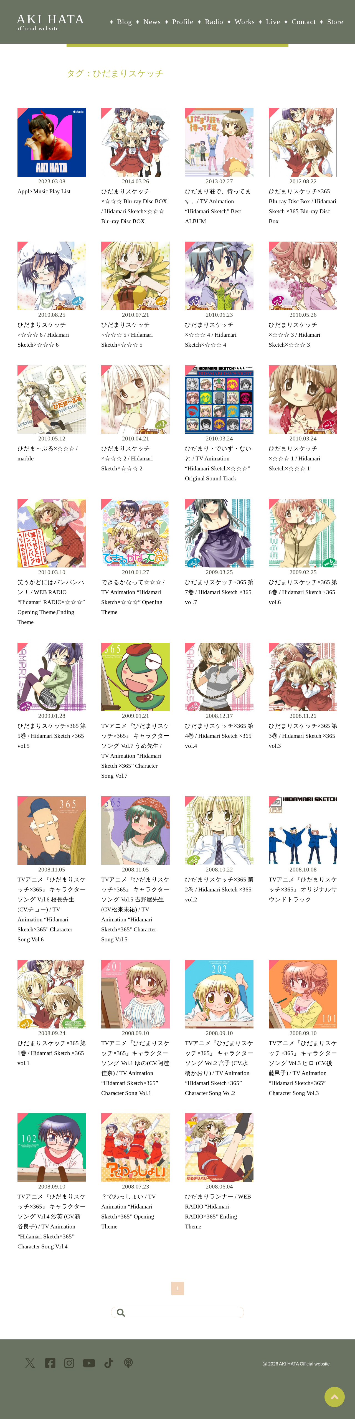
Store (335, 22)
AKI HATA (50, 21)
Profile (183, 22)
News (152, 22)
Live (273, 22)
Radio (214, 22)
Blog (124, 22)
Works (245, 22)
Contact (304, 22)
